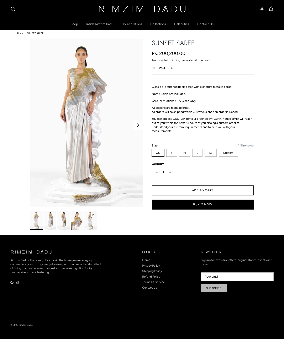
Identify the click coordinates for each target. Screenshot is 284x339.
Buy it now (202, 204)
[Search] (12, 8)
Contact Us (205, 24)
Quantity (158, 164)
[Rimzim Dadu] (142, 9)
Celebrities (181, 24)
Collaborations (132, 24)
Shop (74, 24)
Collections (158, 24)
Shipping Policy (152, 271)
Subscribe (213, 288)
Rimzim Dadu (25, 325)
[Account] (261, 8)
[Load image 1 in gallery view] (86, 123)
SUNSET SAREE (35, 33)
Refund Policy (151, 276)
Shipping (174, 60)
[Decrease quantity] (155, 172)
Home (20, 33)
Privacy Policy (151, 265)
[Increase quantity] (171, 172)
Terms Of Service (153, 282)
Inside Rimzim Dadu (99, 24)
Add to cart (202, 190)
